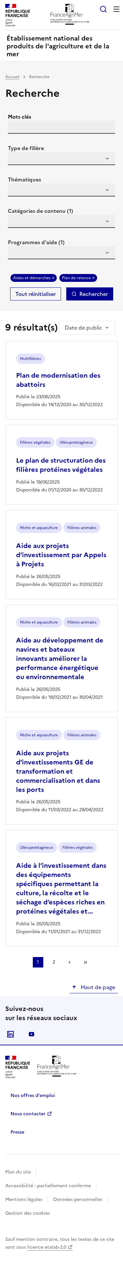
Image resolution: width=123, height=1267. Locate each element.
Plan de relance (76, 278)
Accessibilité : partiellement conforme (48, 1185)
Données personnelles (77, 1199)
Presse (17, 1132)
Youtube (31, 1034)
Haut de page (97, 987)
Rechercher (93, 294)
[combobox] (61, 158)
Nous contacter (28, 1113)
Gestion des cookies (27, 1213)
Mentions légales (23, 1199)
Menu (116, 9)
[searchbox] (17, 160)
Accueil (12, 77)
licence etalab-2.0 (46, 1247)
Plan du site (18, 1172)
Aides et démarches (32, 278)
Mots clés (19, 117)
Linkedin (10, 1034)
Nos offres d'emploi (32, 1095)
